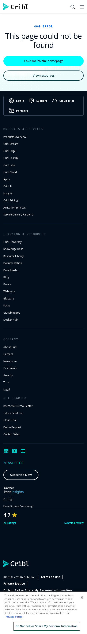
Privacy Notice (14, 583)
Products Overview (14, 137)
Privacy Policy (13, 616)
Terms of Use (50, 577)
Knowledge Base (13, 249)
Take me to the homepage (43, 61)
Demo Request (12, 427)
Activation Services (14, 207)
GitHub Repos (11, 312)
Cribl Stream (10, 144)
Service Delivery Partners (18, 214)
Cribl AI (7, 186)
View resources (43, 75)
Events (7, 284)
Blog (6, 277)
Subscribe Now (21, 475)
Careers (8, 354)
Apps (6, 179)
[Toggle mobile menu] (82, 6)
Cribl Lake (9, 165)
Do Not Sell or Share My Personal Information (37, 590)
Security (8, 375)
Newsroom (10, 361)
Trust (6, 382)
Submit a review (74, 523)
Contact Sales (11, 434)
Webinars (9, 291)
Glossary (8, 298)
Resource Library (13, 256)
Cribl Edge (9, 151)
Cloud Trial (9, 420)
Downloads (10, 270)
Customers (9, 368)
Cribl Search (10, 158)
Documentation (12, 263)
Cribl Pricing (10, 200)
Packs (6, 305)
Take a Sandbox (12, 413)
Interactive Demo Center (18, 406)
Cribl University (12, 242)
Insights (7, 193)
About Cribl (10, 347)
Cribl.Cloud (10, 172)
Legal (6, 389)
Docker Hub (10, 319)
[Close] (82, 597)
